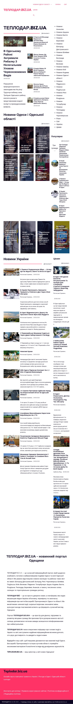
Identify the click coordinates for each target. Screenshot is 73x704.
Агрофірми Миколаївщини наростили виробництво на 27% (35, 414)
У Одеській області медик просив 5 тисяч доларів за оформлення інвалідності (10, 142)
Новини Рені (61, 93)
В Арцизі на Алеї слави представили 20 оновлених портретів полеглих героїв (61, 515)
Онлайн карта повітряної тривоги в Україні (20, 676)
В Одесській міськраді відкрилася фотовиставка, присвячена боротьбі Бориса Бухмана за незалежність (41, 41)
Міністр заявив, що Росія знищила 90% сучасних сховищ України (40, 57)
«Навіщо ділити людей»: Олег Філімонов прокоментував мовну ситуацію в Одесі (26, 170)
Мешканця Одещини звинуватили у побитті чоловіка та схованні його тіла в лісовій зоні (34, 456)
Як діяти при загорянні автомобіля (26, 147)
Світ (65, 4)
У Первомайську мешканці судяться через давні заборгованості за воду (34, 334)
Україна (57, 4)
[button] (33, 15)
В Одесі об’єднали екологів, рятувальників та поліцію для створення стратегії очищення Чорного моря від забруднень (61, 283)
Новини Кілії (61, 69)
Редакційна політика (12, 694)
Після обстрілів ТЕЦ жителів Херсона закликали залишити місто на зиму (27, 238)
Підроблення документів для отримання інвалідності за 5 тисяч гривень (44, 238)
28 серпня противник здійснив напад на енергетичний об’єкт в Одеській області (35, 393)
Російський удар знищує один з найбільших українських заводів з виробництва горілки (42, 142)
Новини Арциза (62, 32)
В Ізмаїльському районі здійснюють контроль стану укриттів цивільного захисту (41, 100)
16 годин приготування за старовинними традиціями (42, 172)
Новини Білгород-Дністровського (62, 47)
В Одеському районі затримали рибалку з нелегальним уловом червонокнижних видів (15, 63)
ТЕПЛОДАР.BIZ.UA (17, 10)
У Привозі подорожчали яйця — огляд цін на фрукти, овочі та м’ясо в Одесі (64, 183)
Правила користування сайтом (34, 691)
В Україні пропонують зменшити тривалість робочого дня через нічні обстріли (63, 197)
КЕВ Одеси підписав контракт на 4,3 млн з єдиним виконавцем (34, 371)
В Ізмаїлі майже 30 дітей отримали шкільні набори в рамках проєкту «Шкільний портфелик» (41, 72)
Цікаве (35, 10)
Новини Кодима (62, 72)
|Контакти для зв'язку (12, 691)
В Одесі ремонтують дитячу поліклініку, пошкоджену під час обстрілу (61, 398)
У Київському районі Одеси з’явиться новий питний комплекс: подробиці (60, 344)
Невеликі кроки (26, 351)
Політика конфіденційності (58, 691)
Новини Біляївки (62, 52)
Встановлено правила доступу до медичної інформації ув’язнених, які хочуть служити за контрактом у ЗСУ (10, 168)
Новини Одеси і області (41, 4)
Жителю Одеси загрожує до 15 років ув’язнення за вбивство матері (41, 86)
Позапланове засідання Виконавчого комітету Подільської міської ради (35, 437)
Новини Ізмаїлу (62, 67)
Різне (58, 118)
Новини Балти (62, 35)
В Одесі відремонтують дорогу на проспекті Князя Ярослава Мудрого (64, 211)
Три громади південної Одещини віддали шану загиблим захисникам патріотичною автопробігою (64, 151)
